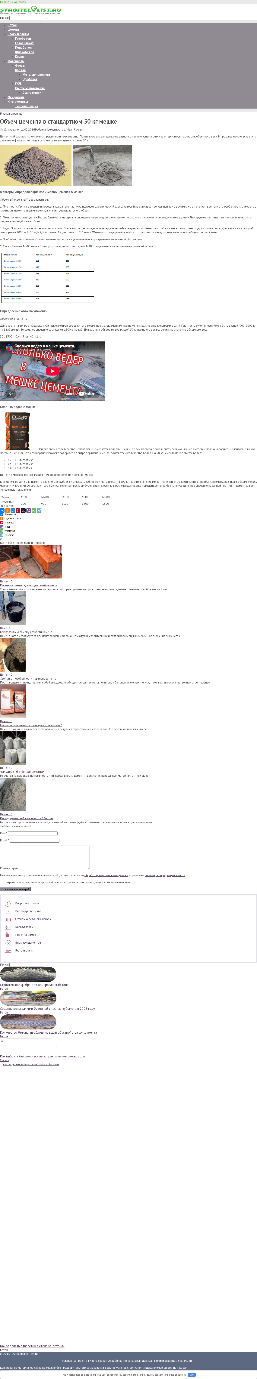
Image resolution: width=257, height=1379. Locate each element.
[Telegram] (39, 510)
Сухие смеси (32, 92)
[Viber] (28, 510)
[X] (23, 510)
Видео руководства (28, 911)
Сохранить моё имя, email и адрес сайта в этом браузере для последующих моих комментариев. (67, 882)
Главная (67, 1360)
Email (4, 840)
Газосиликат (24, 43)
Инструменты (18, 101)
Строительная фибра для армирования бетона (34, 985)
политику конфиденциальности (165, 875)
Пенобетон (23, 47)
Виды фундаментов (28, 942)
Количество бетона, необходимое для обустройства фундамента (48, 1032)
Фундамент (16, 97)
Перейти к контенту (13, 2)
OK (192, 1374)
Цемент (13, 29)
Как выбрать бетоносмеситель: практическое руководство (43, 1056)
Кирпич (20, 56)
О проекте (80, 1360)
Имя (3, 833)
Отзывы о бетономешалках (33, 919)
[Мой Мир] (13, 510)
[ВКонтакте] (2, 510)
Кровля (20, 70)
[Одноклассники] (7, 510)
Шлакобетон (24, 52)
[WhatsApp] (34, 510)
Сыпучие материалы (30, 88)
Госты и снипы (24, 950)
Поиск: (4, 18)
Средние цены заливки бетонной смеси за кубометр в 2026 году (47, 1008)
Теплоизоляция (26, 106)
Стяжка (4, 1060)
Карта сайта (98, 1360)
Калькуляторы (24, 927)
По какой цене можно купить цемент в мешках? (31, 725)
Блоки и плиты (18, 34)
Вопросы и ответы (27, 903)
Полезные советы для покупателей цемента (28, 585)
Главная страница (11, 113)
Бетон (12, 25)
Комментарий (9, 868)
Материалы (16, 61)
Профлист (30, 79)
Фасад (20, 65)
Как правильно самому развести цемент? (26, 632)
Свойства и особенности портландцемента (28, 678)
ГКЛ (18, 83)
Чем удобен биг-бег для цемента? (22, 771)
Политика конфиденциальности (174, 1360)
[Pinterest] (18, 510)
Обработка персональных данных (130, 1360)
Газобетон (23, 38)
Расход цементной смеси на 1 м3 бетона (26, 818)
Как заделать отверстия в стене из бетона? (32, 1346)
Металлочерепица (36, 74)
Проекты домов (25, 934)
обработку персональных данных (106, 875)
